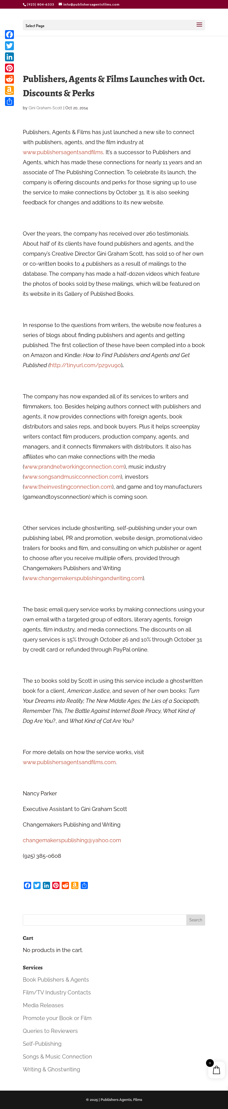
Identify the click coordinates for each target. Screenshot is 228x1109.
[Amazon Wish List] (9, 90)
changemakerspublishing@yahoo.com (72, 840)
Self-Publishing (42, 1043)
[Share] (9, 101)
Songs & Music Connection (57, 1056)
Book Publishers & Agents (56, 979)
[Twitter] (9, 45)
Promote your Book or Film (57, 1018)
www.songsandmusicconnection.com (72, 476)
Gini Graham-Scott (45, 108)
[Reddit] (9, 79)
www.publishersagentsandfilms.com (69, 762)
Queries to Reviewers (50, 1031)
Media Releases (43, 1005)
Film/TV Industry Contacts (57, 992)
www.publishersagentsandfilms (63, 152)
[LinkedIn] (9, 56)
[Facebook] (9, 34)
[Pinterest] (9, 68)
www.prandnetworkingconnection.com (74, 466)
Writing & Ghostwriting (51, 1069)
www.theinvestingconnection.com (68, 486)
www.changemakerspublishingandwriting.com (83, 578)
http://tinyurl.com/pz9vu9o (85, 365)
